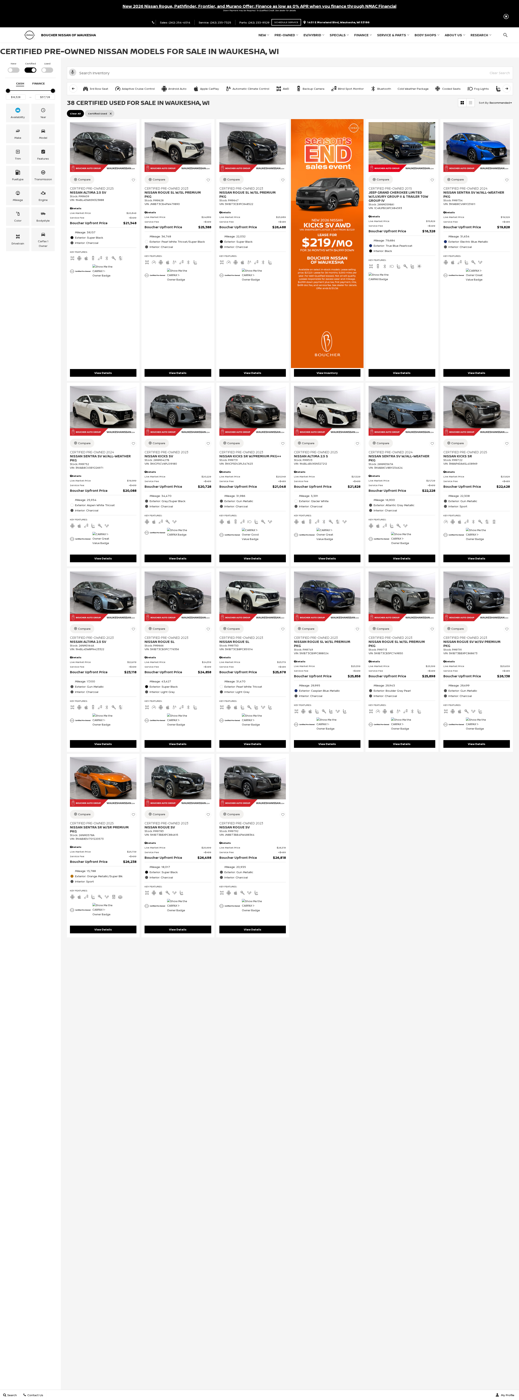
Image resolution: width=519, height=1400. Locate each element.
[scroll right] (507, 88)
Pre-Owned (285, 35)
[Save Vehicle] (133, 180)
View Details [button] (103, 373)
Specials (338, 35)
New (262, 35)
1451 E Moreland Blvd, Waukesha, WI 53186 (338, 22)
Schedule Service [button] (286, 22)
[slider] (8, 91)
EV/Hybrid (312, 35)
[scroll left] (73, 88)
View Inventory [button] (327, 373)
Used (47, 63)
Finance (361, 35)
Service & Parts (391, 35)
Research (479, 35)
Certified (30, 63)
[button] (506, 16)
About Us (453, 35)
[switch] (13, 67)
